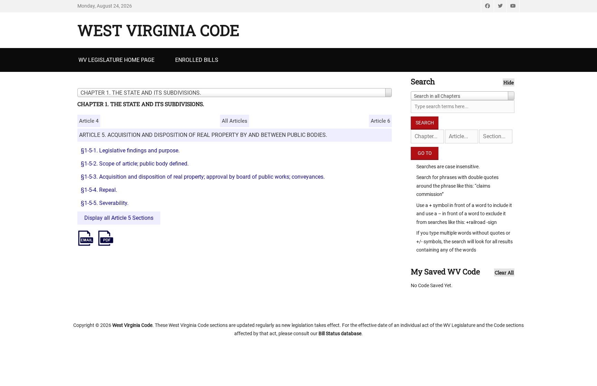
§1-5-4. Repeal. (99, 190)
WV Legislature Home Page (116, 60)
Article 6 (380, 121)
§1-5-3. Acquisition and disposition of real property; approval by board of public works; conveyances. (203, 176)
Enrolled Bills (196, 60)
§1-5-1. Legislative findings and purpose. (130, 150)
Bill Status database (340, 333)
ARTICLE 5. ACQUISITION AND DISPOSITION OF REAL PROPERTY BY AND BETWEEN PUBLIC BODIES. (203, 135)
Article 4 (88, 121)
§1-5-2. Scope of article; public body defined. (135, 163)
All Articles (234, 121)
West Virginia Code (158, 30)
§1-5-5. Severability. (105, 203)
